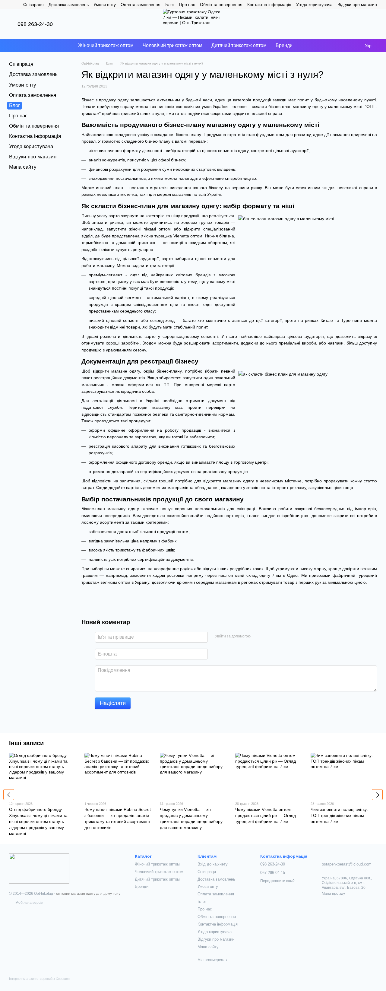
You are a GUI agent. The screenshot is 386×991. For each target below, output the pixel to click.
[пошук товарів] (308, 45)
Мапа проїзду (333, 893)
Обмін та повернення (221, 4)
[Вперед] (377, 794)
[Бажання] (356, 24)
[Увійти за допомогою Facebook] (257, 636)
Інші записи (26, 743)
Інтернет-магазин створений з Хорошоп (39, 978)
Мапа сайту (22, 167)
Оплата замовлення (140, 4)
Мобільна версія (28, 902)
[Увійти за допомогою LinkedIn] (276, 636)
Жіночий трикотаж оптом (106, 45)
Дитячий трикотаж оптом (239, 45)
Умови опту (104, 4)
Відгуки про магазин (357, 4)
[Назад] (8, 794)
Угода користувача (314, 4)
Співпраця (33, 4)
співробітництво (293, 515)
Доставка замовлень (69, 4)
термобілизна (94, 242)
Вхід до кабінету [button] (213, 864)
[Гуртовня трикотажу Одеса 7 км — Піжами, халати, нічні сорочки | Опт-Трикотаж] (39, 868)
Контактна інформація (269, 4)
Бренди (284, 45)
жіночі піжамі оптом (150, 229)
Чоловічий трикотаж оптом (172, 45)
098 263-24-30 (35, 24)
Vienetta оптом (187, 235)
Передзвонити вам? (277, 881)
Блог (169, 4)
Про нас (187, 4)
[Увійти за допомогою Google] (267, 636)
